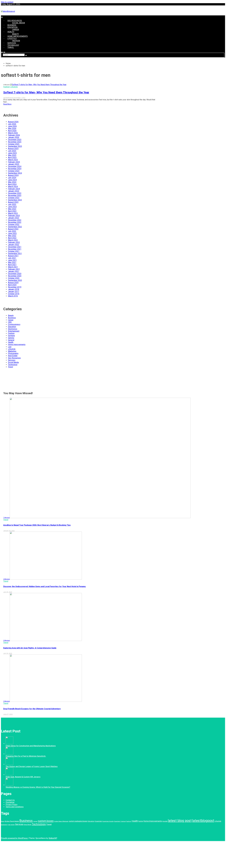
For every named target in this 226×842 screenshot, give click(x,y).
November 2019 (14, 287)
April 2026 (12, 131)
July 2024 (12, 177)
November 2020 (14, 276)
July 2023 (12, 204)
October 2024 (13, 171)
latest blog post (180, 821)
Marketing (12, 351)
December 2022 (14, 220)
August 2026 (13, 122)
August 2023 (13, 202)
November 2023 (14, 195)
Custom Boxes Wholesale (61, 821)
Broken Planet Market (12, 821)
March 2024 (13, 186)
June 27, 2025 (8, 714)
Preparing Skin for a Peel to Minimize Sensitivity (26, 756)
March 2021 (13, 267)
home (140, 821)
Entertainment (13, 331)
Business (11, 25)
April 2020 (12, 285)
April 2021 (12, 265)
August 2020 (13, 282)
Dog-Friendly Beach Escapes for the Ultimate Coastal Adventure (32, 709)
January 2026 (13, 137)
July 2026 (12, 124)
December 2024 (14, 166)
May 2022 (12, 236)
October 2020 (13, 278)
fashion (128, 821)
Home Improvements (17, 36)
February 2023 (14, 215)
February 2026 (14, 135)
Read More (7, 104)
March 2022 (13, 240)
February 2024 (14, 189)
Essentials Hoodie (108, 821)
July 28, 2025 (7, 592)
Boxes (2, 821)
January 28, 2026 (9, 531)
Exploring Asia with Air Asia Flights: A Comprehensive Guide (29, 648)
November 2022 (14, 222)
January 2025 (13, 164)
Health (10, 32)
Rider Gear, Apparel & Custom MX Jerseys (23, 777)
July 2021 (12, 258)
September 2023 (15, 200)
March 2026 (13, 133)
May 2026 (12, 128)
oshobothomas (8, 98)
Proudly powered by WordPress (14, 838)
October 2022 (13, 224)
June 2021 (12, 260)
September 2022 (15, 227)
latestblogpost (203, 821)
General (11, 340)
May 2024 (12, 182)
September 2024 (15, 173)
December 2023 (14, 193)
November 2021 (14, 249)
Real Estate (12, 356)
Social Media (18, 23)
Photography (13, 353)
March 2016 (13, 296)
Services (11, 43)
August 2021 (13, 256)
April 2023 (12, 211)
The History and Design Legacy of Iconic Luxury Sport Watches (32, 766)
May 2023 (12, 209)
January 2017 (13, 291)
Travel (10, 47)
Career (15, 29)
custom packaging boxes (78, 821)
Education (12, 27)
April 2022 (12, 238)
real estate (11, 824)
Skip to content (7, 2)
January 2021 (13, 271)
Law (9, 347)
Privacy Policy (11, 804)
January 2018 (13, 289)
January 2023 (13, 218)
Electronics (12, 329)
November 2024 (14, 169)
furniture (11, 335)
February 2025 (14, 162)
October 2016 (13, 294)
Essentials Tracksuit (120, 821)
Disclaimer (10, 802)
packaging (4, 824)
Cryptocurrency (14, 324)
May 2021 (12, 262)
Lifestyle (12, 38)
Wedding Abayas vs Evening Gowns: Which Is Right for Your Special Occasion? (38, 787)
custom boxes (46, 820)
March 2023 (13, 213)
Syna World (27, 824)
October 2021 (13, 251)
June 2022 (12, 233)
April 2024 (12, 184)
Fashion (16, 41)
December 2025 (14, 139)
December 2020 (14, 274)
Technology (13, 45)
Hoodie (164, 821)
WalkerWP (53, 838)
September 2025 (15, 146)
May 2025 (12, 155)
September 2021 (15, 253)
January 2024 (13, 191)
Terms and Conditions (15, 807)
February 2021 (14, 269)
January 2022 (13, 244)
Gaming (11, 338)
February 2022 (14, 242)
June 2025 (12, 153)
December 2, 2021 (19, 98)
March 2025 (13, 160)
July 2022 (12, 231)
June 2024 (12, 180)
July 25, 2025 (7, 653)
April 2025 (12, 157)
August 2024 (13, 175)
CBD (10, 322)
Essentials (98, 821)
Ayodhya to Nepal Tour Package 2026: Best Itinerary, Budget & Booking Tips (37, 525)
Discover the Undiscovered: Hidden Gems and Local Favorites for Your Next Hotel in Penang (44, 586)
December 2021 (14, 247)
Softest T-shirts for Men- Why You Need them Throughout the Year (46, 92)
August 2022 (13, 229)
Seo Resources (14, 21)
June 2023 (12, 207)
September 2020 (15, 280)
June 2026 (12, 126)
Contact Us (10, 800)
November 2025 (14, 142)
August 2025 (13, 148)
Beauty (15, 34)
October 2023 (13, 198)
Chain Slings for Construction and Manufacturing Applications (31, 746)
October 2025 (13, 144)
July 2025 (12, 151)
